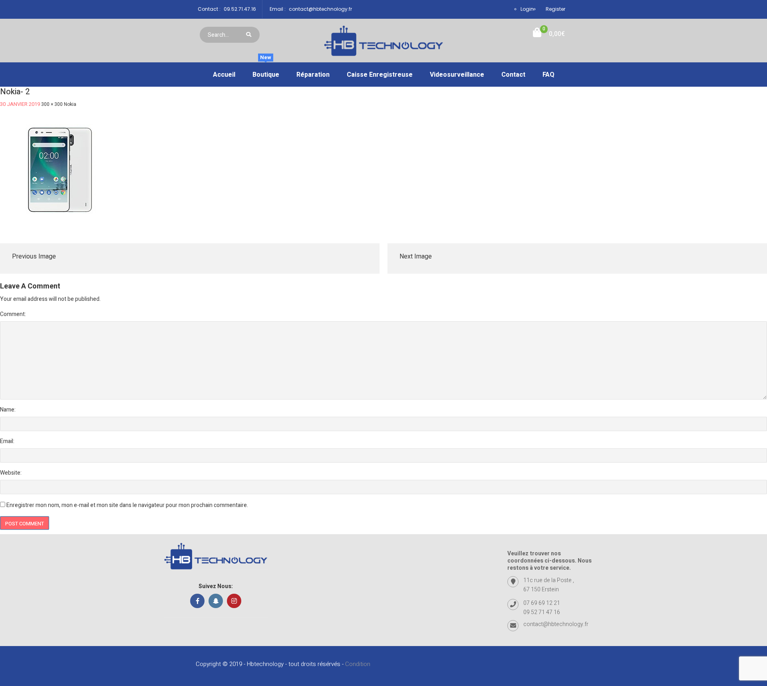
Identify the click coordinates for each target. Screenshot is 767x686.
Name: (8, 410)
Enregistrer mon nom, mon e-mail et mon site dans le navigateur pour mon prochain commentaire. (127, 505)
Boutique (265, 71)
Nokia (70, 104)
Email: (7, 441)
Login (527, 9)
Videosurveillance (457, 75)
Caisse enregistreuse (380, 75)
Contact (513, 75)
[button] (549, 34)
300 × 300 (52, 104)
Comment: (13, 314)
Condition (357, 664)
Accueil (224, 75)
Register (555, 9)
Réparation (313, 75)
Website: (11, 473)
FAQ (548, 75)
